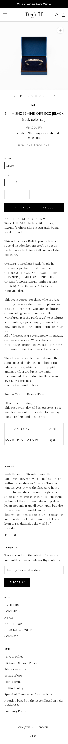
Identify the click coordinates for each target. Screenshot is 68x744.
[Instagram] (14, 534)
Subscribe (17, 582)
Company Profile (15, 711)
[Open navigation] (5, 14)
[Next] (54, 96)
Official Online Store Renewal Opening (34, 3)
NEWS (8, 617)
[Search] (56, 14)
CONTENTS (12, 611)
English (43, 727)
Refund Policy (14, 688)
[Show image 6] (40, 96)
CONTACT (11, 636)
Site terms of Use (15, 669)
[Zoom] (60, 30)
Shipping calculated (42, 133)
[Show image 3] (28, 96)
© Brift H (34, 735)
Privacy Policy (13, 656)
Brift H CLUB (13, 623)
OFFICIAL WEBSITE (18, 630)
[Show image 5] (36, 96)
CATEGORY (12, 605)
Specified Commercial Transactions (28, 694)
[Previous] (14, 96)
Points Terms (13, 681)
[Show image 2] (24, 96)
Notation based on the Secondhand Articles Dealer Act (34, 703)
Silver (10, 165)
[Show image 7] (43, 96)
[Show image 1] (21, 96)
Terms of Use (13, 675)
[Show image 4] (32, 96)
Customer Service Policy (20, 663)
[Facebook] (5, 534)
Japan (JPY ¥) (23, 727)
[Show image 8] (47, 96)
